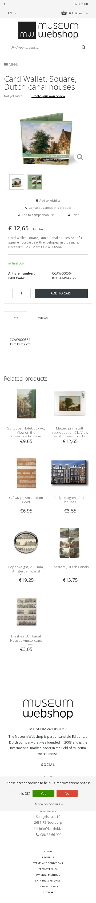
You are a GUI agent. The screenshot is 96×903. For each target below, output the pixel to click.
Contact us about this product (50, 208)
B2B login (81, 4)
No (67, 793)
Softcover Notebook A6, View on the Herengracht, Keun (26, 432)
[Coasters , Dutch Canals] (70, 542)
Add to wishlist (49, 200)
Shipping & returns (48, 880)
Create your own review (48, 96)
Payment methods (48, 874)
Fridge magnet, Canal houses (70, 499)
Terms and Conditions (48, 863)
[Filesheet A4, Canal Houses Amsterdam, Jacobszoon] (26, 611)
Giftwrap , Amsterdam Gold (26, 499)
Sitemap (48, 892)
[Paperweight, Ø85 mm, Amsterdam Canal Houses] (26, 542)
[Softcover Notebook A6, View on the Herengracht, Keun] (26, 403)
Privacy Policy (48, 869)
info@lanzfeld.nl (51, 828)
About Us (48, 857)
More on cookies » (49, 804)
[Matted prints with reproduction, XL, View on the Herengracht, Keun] (70, 403)
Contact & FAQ (48, 886)
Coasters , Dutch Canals (70, 567)
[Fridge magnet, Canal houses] (70, 473)
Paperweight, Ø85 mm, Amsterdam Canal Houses (26, 571)
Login (48, 851)
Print (75, 215)
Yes (43, 793)
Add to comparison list (38, 215)
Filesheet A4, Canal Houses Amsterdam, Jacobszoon (26, 640)
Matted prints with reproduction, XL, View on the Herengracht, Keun (70, 434)
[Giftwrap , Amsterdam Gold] (26, 473)
